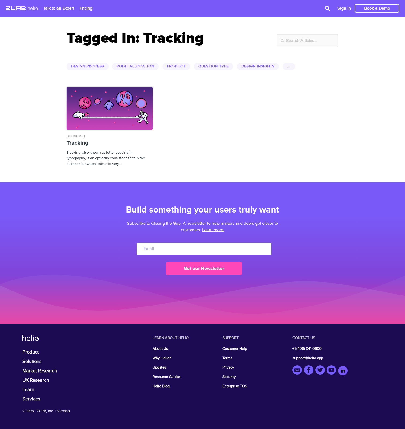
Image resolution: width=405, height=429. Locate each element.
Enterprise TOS (234, 386)
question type (213, 66)
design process (87, 66)
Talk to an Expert (58, 8)
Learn (28, 389)
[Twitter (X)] (321, 371)
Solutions (31, 361)
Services (31, 399)
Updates (159, 367)
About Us (160, 349)
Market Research (39, 371)
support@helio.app (307, 358)
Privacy (228, 367)
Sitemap (63, 411)
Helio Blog (161, 386)
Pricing (86, 8)
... (289, 66)
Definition (76, 136)
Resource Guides (166, 377)
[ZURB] (16, 8)
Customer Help (234, 349)
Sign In (344, 8)
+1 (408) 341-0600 (307, 349)
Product (30, 352)
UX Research (35, 380)
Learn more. (213, 230)
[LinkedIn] (343, 371)
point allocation (135, 66)
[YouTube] (332, 371)
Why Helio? (162, 358)
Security (229, 377)
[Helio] (33, 8)
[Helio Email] (298, 371)
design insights (257, 66)
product (176, 66)
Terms (227, 358)
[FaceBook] (309, 371)
